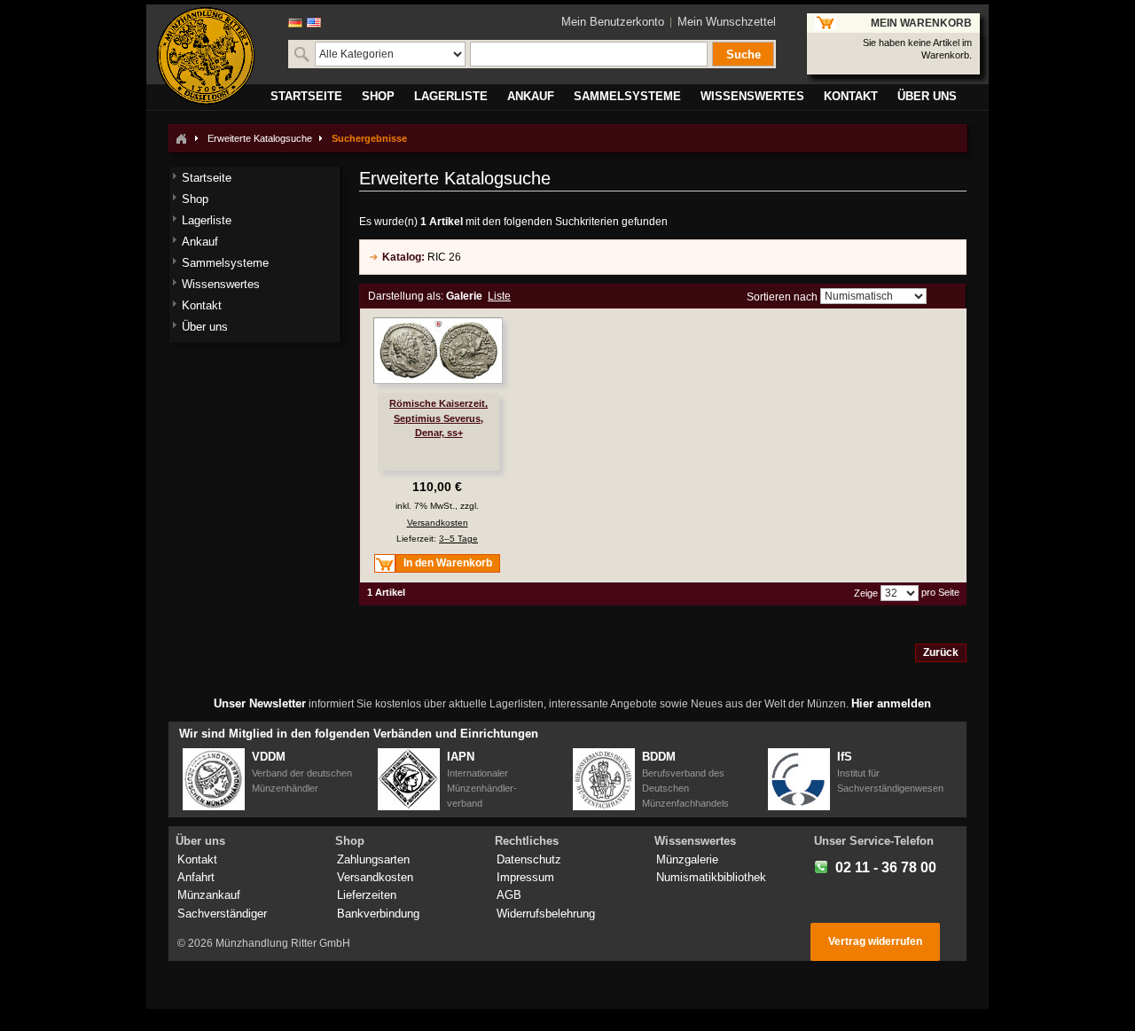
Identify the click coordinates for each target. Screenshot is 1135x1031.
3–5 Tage (458, 538)
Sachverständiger (222, 913)
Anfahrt (196, 877)
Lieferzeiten (366, 895)
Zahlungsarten (373, 859)
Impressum (525, 877)
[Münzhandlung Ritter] (205, 56)
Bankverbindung (378, 913)
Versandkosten (437, 522)
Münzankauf (208, 895)
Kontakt (197, 859)
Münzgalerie (687, 859)
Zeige (866, 593)
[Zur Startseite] (181, 138)
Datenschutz (529, 859)
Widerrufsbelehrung (546, 913)
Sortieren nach (782, 297)
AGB (509, 895)
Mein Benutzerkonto (612, 21)
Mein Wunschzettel (726, 21)
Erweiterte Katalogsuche (259, 138)
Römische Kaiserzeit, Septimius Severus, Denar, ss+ (438, 417)
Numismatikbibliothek (711, 877)
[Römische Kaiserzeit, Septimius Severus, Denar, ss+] (438, 350)
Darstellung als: (405, 296)
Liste (499, 296)
